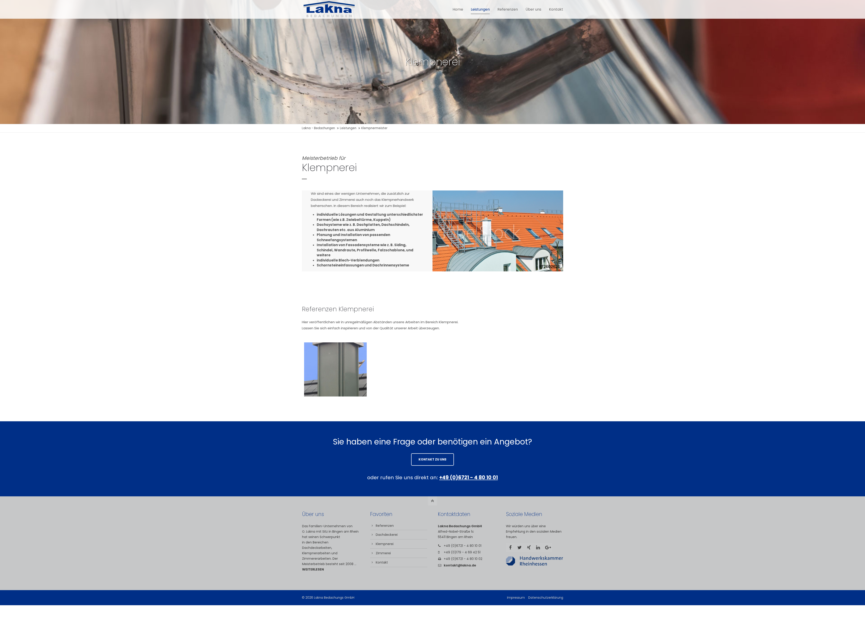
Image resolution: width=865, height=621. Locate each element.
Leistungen (348, 128)
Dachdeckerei (387, 534)
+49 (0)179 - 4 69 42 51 (462, 552)
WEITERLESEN (313, 569)
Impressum (516, 597)
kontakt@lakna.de (460, 565)
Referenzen (385, 525)
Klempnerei (385, 544)
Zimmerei (383, 553)
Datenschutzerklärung (545, 597)
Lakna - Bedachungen (318, 128)
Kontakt (382, 562)
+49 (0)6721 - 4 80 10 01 (462, 545)
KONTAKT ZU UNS (432, 459)
